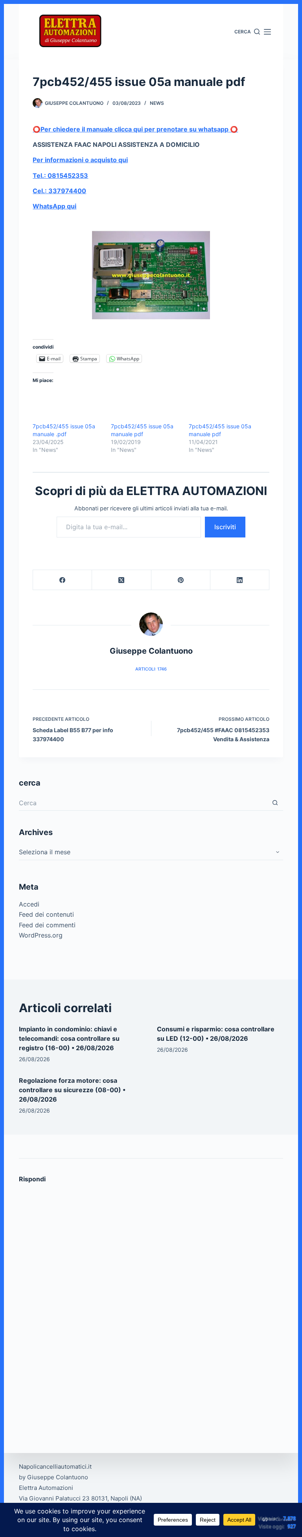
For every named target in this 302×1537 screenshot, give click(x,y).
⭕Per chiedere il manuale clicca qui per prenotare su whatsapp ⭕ (135, 129)
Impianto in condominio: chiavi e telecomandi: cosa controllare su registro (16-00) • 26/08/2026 (69, 1038)
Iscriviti (225, 527)
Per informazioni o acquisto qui (80, 160)
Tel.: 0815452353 (60, 175)
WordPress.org (41, 935)
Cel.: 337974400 (59, 191)
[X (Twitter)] (121, 580)
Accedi (29, 904)
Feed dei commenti (47, 925)
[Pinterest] (180, 580)
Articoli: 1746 (151, 669)
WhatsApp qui (54, 206)
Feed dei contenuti (46, 914)
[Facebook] (62, 580)
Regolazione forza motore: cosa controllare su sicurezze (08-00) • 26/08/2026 (72, 1089)
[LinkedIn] (239, 580)
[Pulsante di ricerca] (275, 803)
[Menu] (267, 31)
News (157, 103)
